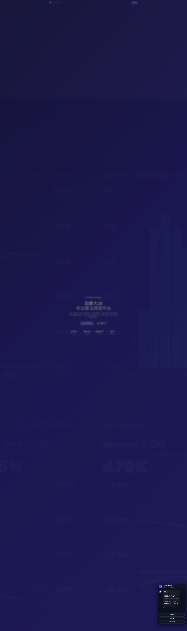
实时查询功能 (172, 621)
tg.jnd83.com (172, 595)
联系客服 (172, 614)
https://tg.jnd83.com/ (174, 601)
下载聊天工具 (172, 618)
